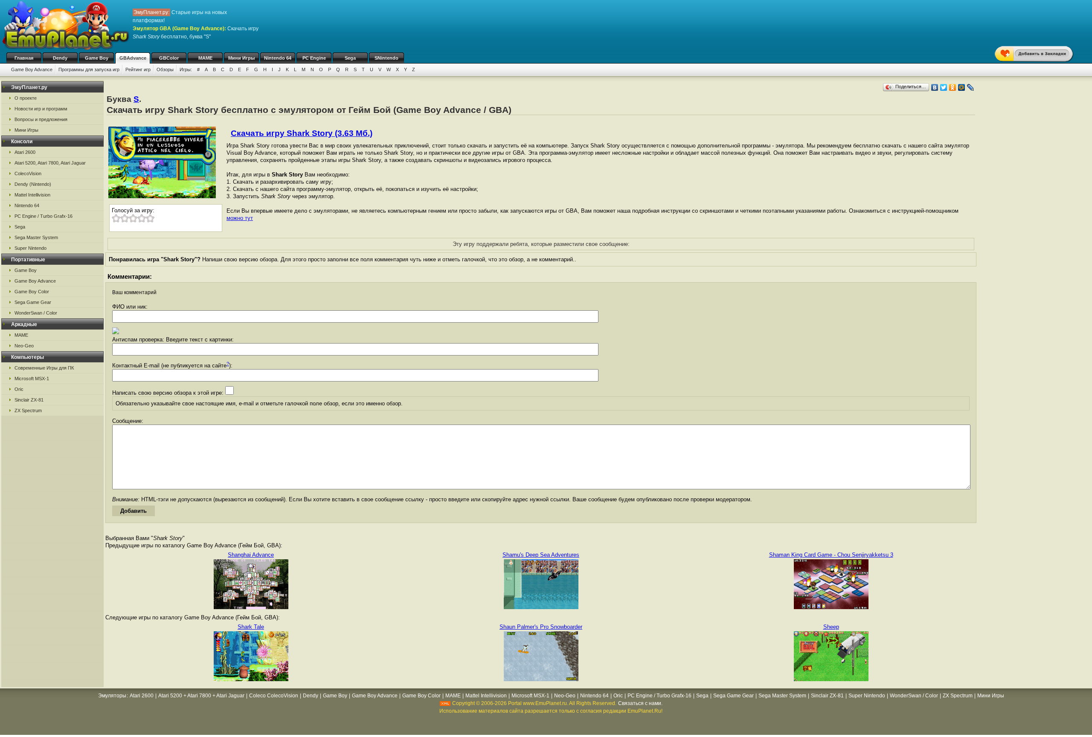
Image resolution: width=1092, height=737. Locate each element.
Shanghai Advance (251, 555)
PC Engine (314, 58)
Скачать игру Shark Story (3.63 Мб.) (301, 133)
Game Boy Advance (31, 69)
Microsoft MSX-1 (32, 378)
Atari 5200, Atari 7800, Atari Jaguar (50, 162)
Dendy (60, 58)
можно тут (240, 218)
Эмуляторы (112, 696)
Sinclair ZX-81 (29, 399)
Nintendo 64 (277, 58)
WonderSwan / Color (36, 312)
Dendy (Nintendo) (33, 184)
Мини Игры (241, 58)
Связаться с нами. (640, 703)
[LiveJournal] (970, 87)
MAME (205, 58)
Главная (24, 58)
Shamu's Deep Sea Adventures (540, 555)
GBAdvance (132, 58)
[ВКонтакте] (934, 87)
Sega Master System (36, 237)
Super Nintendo (30, 248)
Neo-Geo (24, 345)
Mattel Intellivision (32, 194)
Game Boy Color (32, 291)
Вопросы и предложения (41, 119)
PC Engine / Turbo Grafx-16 (44, 216)
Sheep (831, 627)
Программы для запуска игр (88, 69)
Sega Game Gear (33, 302)
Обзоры (165, 69)
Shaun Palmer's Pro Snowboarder (541, 627)
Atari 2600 (25, 152)
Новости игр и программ (41, 108)
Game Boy (96, 58)
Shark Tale (251, 627)
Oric (19, 389)
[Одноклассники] (952, 87)
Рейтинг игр (138, 69)
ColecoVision (28, 173)
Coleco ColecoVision (273, 696)
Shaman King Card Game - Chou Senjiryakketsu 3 (831, 555)
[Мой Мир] (961, 87)
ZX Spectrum (28, 410)
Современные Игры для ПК (44, 367)
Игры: (186, 69)
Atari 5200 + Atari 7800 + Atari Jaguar (201, 696)
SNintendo (386, 58)
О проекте (26, 98)
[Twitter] (943, 87)
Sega (350, 58)
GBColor (169, 58)
